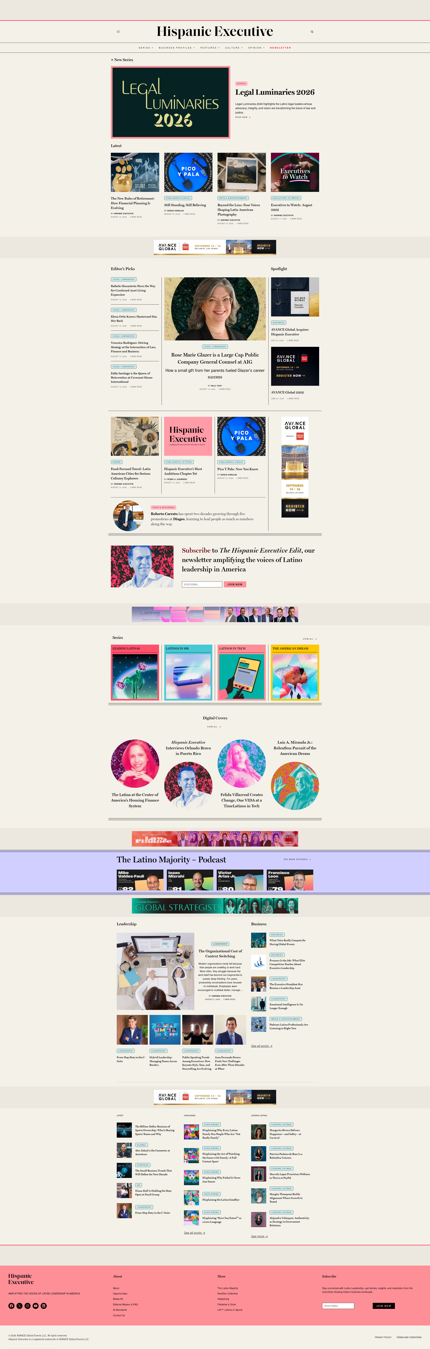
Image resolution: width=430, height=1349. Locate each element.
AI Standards (120, 1309)
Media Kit (118, 1298)
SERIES (241, 83)
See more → (259, 1236)
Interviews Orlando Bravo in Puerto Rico (188, 748)
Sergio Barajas (175, 211)
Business (278, 322)
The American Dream (290, 648)
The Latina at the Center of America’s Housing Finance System (135, 800)
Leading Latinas (126, 648)
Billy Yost (216, 386)
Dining (117, 462)
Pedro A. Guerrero (177, 479)
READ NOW (241, 117)
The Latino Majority (228, 1288)
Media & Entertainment (285, 1019)
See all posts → (261, 1046)
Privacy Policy (383, 1337)
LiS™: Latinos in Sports (230, 1309)
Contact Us (119, 1315)
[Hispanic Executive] (215, 32)
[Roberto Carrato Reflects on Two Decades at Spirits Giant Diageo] (128, 516)
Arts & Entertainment (233, 198)
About (116, 1288)
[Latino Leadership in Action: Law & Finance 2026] (215, 839)
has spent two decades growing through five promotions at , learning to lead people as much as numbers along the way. (202, 518)
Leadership (220, 944)
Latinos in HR (177, 648)
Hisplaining (211, 1124)
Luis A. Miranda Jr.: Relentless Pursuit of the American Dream (295, 748)
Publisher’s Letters (179, 462)
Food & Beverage (163, 507)
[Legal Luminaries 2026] (171, 102)
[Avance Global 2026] (215, 247)
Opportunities (120, 1293)
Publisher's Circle (178, 198)
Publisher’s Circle (227, 1304)
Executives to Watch (286, 198)
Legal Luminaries (124, 279)
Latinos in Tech (232, 648)
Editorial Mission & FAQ (125, 1304)
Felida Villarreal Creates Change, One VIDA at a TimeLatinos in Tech (242, 800)
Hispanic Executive (124, 213)
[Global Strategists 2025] (215, 906)
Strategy (143, 1165)
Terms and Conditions (409, 1337)
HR (138, 1185)
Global (141, 1145)
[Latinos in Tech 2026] (215, 614)
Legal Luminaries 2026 (275, 92)
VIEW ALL (308, 639)
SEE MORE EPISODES (296, 859)
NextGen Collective (228, 1293)
